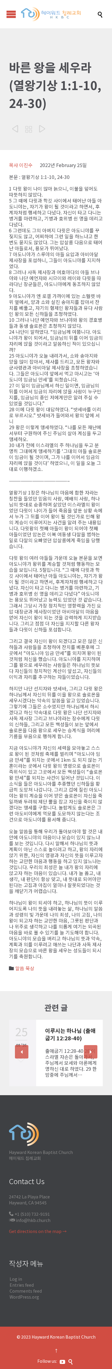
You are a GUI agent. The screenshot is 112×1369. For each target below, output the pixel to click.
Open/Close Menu (11, 14)
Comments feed (26, 1291)
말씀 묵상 (24, 968)
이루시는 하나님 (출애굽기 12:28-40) (70, 1034)
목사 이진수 (21, 165)
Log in (16, 1279)
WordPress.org (24, 1297)
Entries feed (22, 1285)
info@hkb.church (33, 1220)
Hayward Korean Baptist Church (64, 1337)
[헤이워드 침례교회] (59, 14)
